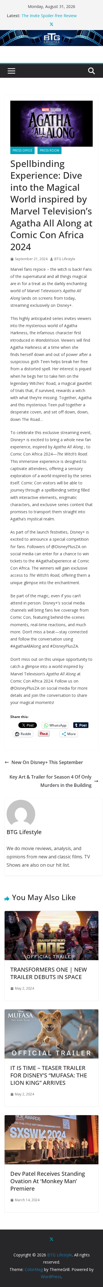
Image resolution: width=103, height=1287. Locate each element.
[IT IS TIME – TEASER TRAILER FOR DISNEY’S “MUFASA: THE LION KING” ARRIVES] (51, 1013)
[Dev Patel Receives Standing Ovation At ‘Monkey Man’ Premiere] (51, 1119)
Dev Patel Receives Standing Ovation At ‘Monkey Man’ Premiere (47, 1181)
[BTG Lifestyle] (51, 34)
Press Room (49, 150)
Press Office (22, 150)
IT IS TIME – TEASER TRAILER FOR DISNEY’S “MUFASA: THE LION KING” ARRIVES (48, 1075)
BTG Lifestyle (64, 258)
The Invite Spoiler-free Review (49, 15)
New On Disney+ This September (47, 762)
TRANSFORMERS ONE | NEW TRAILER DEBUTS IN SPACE (48, 973)
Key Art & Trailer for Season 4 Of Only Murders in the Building (50, 781)
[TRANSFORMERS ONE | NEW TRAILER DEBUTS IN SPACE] (51, 915)
